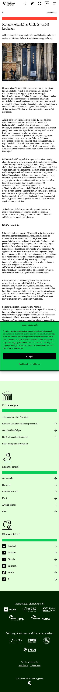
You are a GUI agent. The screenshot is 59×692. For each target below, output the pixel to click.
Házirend (6, 485)
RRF (4, 511)
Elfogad (29, 356)
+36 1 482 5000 (21, 417)
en (47, 3)
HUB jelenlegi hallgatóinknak (15, 437)
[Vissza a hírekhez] (3, 13)
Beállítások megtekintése (29, 364)
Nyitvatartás (7, 478)
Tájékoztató (35, 665)
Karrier (5, 498)
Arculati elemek (9, 505)
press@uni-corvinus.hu (18, 444)
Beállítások (23, 665)
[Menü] (54, 3)
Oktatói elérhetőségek (11, 430)
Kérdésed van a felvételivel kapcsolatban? (20, 424)
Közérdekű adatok (10, 491)
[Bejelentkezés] (25, 3)
